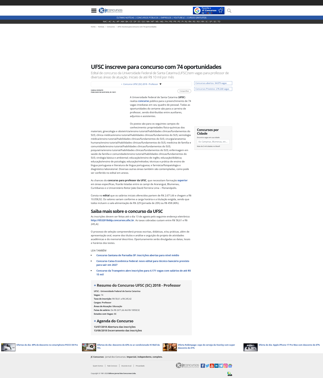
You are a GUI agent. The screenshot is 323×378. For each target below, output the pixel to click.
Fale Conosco (112, 366)
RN (190, 22)
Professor (106, 302)
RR (202, 22)
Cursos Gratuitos (196, 17)
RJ (186, 22)
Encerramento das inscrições (118, 330)
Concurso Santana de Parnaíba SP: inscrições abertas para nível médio (137, 255)
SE (215, 22)
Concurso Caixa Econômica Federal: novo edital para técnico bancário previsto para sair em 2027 (142, 263)
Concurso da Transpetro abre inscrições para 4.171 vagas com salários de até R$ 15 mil (143, 272)
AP (118, 22)
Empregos (166, 17)
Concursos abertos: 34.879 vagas (211, 83)
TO (219, 22)
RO (198, 22)
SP (211, 22)
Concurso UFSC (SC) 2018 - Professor (139, 84)
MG (162, 22)
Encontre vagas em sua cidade (208, 137)
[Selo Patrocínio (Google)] (208, 10)
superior (183, 180)
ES (139, 22)
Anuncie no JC (126, 366)
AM (122, 22)
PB (170, 22)
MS (157, 22)
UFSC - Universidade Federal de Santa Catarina (117, 291)
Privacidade (140, 366)
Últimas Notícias (125, 17)
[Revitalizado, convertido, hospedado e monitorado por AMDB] (229, 373)
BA (127, 22)
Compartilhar (184, 91)
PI (182, 22)
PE (179, 22)
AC (110, 22)
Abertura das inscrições (115, 326)
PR (174, 22)
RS (194, 22)
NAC (105, 22)
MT (152, 22)
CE (131, 22)
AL (114, 22)
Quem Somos (98, 366)
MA (148, 22)
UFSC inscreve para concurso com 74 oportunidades (136, 27)
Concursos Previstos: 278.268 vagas (212, 89)
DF (135, 22)
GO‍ (143, 22)
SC (207, 22)
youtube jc (179, 17)
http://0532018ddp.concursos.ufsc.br (112, 220)
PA (166, 22)
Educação (117, 306)
